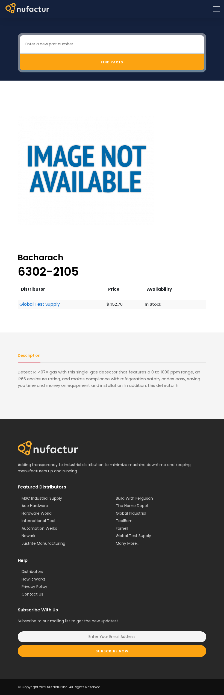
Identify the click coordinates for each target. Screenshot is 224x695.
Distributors (32, 571)
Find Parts (112, 62)
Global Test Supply (39, 304)
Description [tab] (29, 355)
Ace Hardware (35, 505)
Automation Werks (39, 528)
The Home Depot (132, 505)
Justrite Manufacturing (43, 543)
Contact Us (32, 594)
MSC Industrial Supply (42, 498)
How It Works (34, 579)
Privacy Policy (34, 586)
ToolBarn (124, 520)
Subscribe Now (112, 651)
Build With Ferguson (134, 498)
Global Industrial (131, 513)
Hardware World (37, 513)
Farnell (122, 528)
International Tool (38, 520)
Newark (28, 535)
